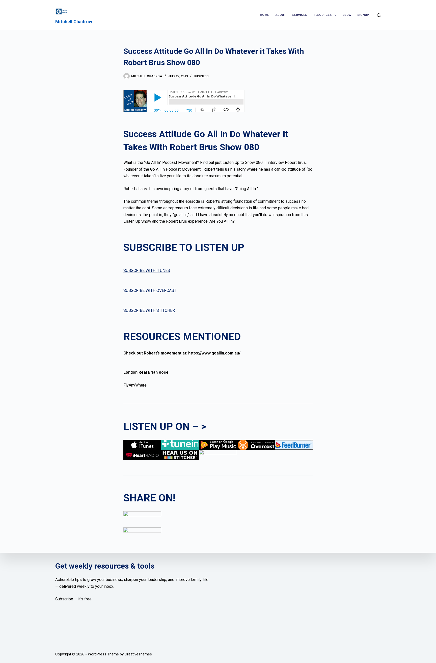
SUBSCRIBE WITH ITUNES (146, 270)
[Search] (379, 15)
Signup (363, 15)
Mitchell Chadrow (73, 21)
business (201, 76)
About (280, 15)
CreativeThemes (138, 654)
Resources (322, 15)
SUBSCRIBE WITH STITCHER (149, 310)
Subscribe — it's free (73, 599)
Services (299, 15)
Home (264, 15)
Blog (347, 15)
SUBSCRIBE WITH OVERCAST (149, 290)
